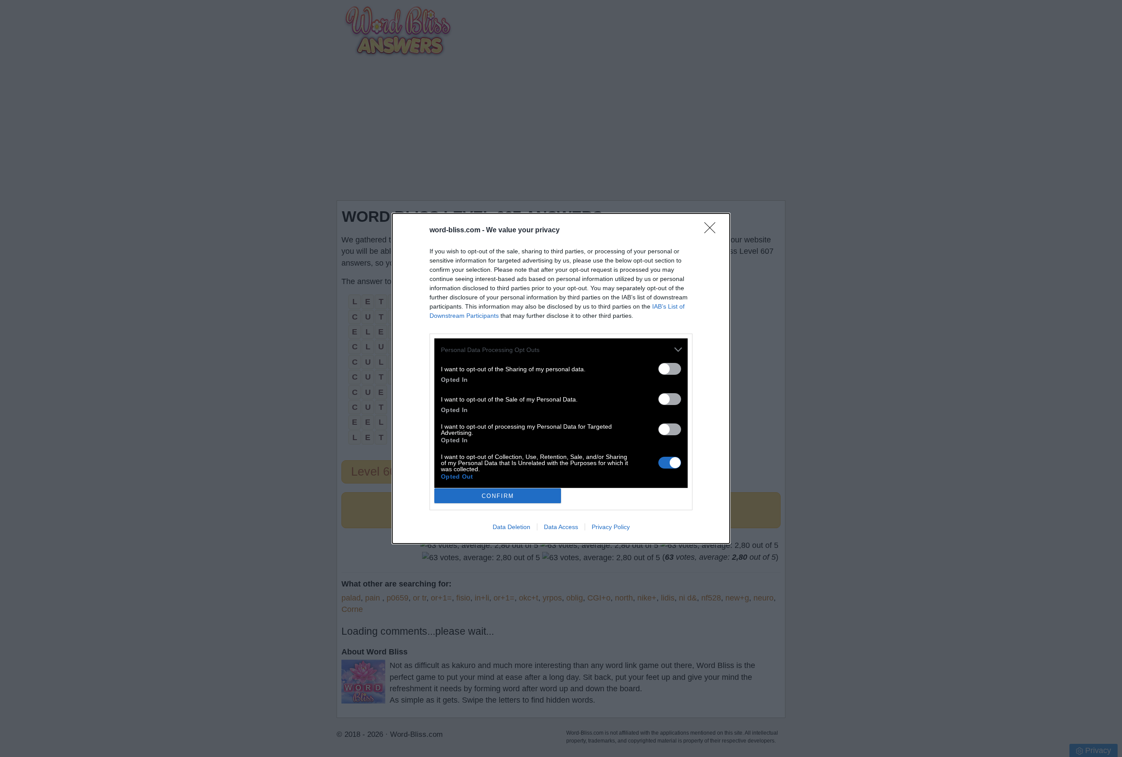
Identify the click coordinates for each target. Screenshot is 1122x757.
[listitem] (561, 349)
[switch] (669, 369)
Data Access (561, 526)
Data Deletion (511, 526)
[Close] (712, 230)
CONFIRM (498, 496)
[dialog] (561, 378)
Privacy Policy (611, 526)
